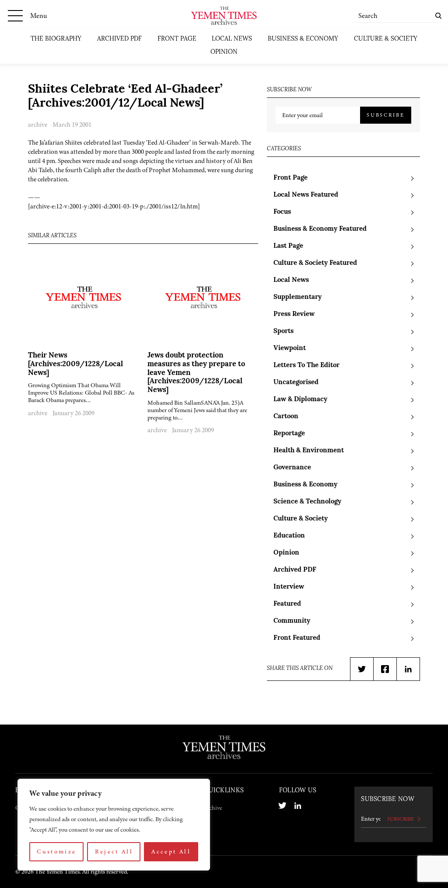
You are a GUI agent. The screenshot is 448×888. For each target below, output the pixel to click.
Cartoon (285, 416)
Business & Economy (303, 39)
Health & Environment (308, 450)
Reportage (289, 433)
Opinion (224, 52)
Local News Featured (305, 195)
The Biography (56, 39)
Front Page (177, 39)
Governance (292, 468)
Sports (283, 331)
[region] (114, 825)
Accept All (171, 851)
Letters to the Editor (306, 365)
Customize (56, 851)
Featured (287, 604)
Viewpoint (289, 348)
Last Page (288, 246)
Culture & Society (385, 39)
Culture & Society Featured (315, 263)
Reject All (114, 851)
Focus (282, 212)
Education (289, 536)
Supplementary (297, 297)
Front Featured (296, 638)
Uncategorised (295, 382)
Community (291, 621)
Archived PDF (119, 39)
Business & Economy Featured (320, 229)
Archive (212, 808)
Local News (232, 39)
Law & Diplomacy (300, 399)
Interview (288, 587)
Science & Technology (307, 502)
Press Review (294, 314)
